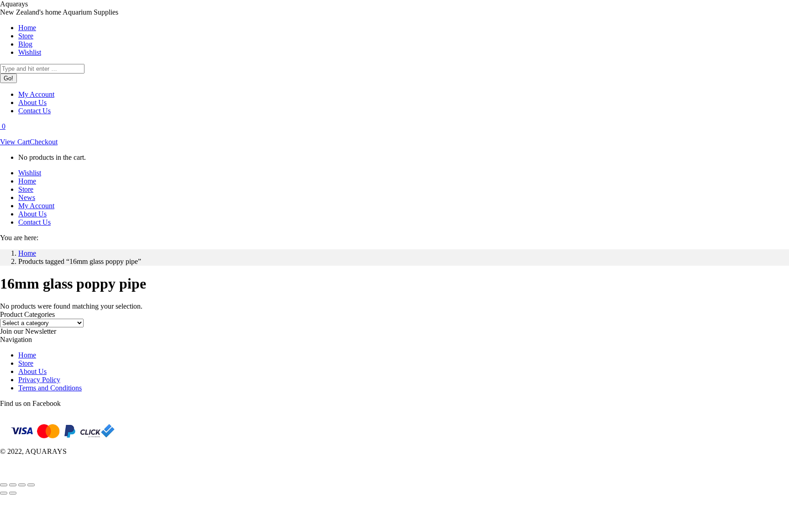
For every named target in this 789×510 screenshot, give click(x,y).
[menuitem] (27, 28)
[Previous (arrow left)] (3, 493)
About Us (32, 371)
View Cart (15, 142)
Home (27, 355)
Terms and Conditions (50, 388)
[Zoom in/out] (31, 485)
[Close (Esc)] (3, 485)
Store (25, 363)
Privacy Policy (39, 380)
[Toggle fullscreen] (22, 485)
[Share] (12, 485)
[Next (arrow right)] (12, 493)
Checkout (44, 142)
